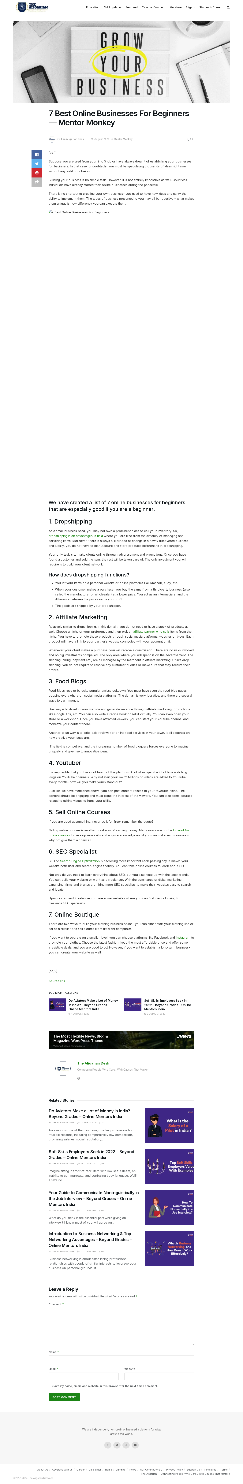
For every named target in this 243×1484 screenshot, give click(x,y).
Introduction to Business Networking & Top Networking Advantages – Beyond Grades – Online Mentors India (90, 1239)
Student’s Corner (210, 7)
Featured (132, 7)
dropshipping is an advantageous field (76, 536)
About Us (42, 1469)
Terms (224, 1469)
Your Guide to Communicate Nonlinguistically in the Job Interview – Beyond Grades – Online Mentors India (94, 1198)
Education (92, 7)
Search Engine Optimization (80, 861)
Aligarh (190, 7)
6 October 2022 (155, 1013)
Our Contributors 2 (151, 1469)
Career (81, 1469)
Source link (57, 981)
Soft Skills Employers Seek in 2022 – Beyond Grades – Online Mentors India (167, 1005)
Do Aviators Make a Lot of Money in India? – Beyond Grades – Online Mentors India (93, 1005)
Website (129, 1368)
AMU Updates (113, 7)
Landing (120, 1469)
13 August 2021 (100, 138)
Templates (210, 1469)
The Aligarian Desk (72, 138)
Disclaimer (95, 1469)
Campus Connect (153, 7)
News (132, 1469)
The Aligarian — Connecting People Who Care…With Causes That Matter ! (185, 1473)
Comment (56, 1304)
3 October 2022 (87, 1210)
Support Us (193, 1469)
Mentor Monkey (123, 138)
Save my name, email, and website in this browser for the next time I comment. (105, 1386)
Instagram (183, 937)
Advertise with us (62, 1469)
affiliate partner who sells (151, 631)
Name (54, 1352)
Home (108, 1469)
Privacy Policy (174, 1469)
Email (53, 1369)
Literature (175, 7)
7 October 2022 (79, 1013)
